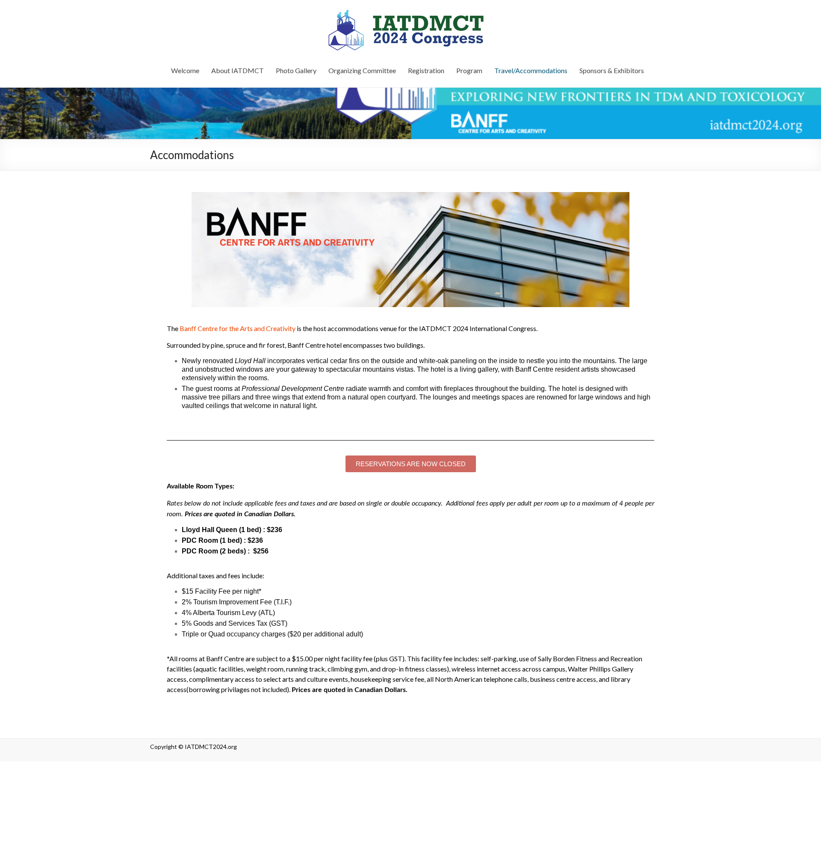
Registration (426, 70)
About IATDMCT (237, 70)
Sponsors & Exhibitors (611, 70)
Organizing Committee (362, 70)
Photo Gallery (296, 70)
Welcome (185, 70)
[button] (411, 464)
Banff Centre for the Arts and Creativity (237, 328)
